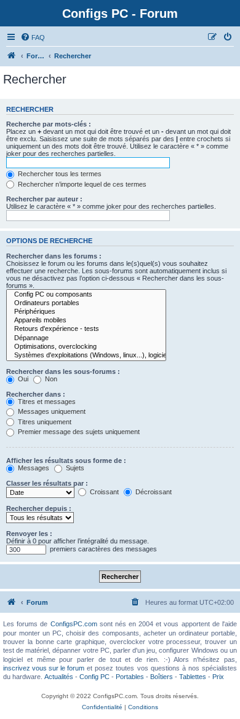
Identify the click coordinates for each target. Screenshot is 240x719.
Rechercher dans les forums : (54, 256)
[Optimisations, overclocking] (86, 347)
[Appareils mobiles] (86, 320)
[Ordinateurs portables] (86, 303)
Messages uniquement (51, 411)
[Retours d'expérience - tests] (86, 329)
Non (50, 379)
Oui (22, 379)
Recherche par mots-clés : (48, 124)
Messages (32, 468)
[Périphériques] (86, 312)
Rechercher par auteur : (44, 199)
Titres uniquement (43, 422)
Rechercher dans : (35, 394)
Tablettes (192, 676)
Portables (130, 676)
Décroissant (153, 492)
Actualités (58, 676)
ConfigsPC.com (73, 624)
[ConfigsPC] (11, 56)
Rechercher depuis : (38, 508)
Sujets (74, 468)
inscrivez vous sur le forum (43, 668)
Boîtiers (161, 676)
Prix (218, 676)
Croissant (103, 492)
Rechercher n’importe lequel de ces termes (81, 184)
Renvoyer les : (29, 533)
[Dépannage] (86, 338)
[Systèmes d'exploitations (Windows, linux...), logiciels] (86, 355)
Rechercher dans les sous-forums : (63, 371)
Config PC (94, 676)
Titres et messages (46, 401)
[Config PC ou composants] (86, 294)
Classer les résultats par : (47, 483)
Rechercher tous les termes (59, 173)
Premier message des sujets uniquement (78, 431)
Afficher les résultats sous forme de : (66, 460)
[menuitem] (32, 37)
